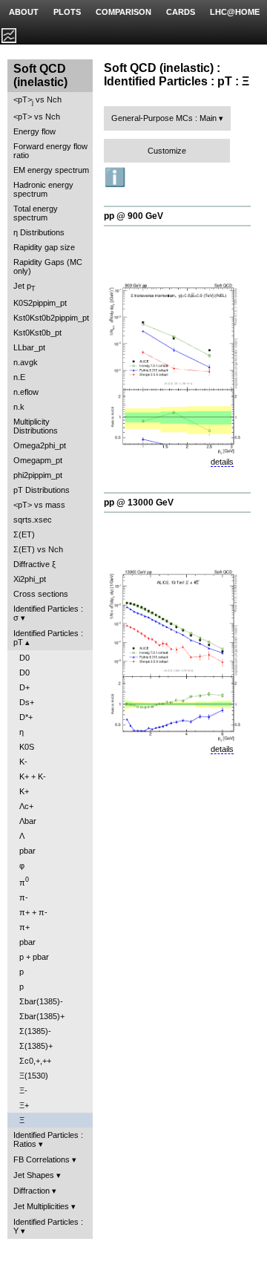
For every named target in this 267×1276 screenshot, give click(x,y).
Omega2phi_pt (39, 445)
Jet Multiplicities (41, 1206)
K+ (24, 791)
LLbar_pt (29, 347)
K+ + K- (32, 776)
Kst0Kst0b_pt (37, 332)
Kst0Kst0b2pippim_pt (51, 317)
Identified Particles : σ (48, 613)
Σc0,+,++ (35, 1060)
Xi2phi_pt (29, 579)
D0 (24, 657)
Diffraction (31, 1190)
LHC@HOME (235, 11)
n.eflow (26, 391)
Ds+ (26, 702)
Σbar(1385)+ (42, 1016)
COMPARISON (123, 11)
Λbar (27, 821)
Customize (167, 150)
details (222, 461)
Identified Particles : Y (48, 1226)
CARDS (180, 11)
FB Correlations (41, 1159)
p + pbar (34, 956)
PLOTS (67, 11)
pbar (27, 850)
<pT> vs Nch (37, 100)
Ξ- (23, 1090)
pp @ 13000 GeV (139, 502)
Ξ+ (24, 1105)
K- (23, 761)
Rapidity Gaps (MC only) (47, 266)
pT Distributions (41, 489)
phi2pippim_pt (37, 475)
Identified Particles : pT (48, 638)
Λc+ (26, 806)
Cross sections (40, 593)
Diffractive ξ (34, 564)
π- (23, 897)
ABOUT (24, 11)
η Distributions (39, 232)
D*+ (26, 717)
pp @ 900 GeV (133, 216)
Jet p (24, 286)
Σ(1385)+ (36, 1045)
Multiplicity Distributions (35, 426)
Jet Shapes (33, 1175)
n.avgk (25, 362)
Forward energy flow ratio (50, 151)
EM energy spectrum (51, 170)
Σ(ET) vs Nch (38, 549)
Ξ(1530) (33, 1075)
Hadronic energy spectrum (43, 189)
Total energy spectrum (35, 213)
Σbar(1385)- (41, 1001)
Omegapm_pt (37, 460)
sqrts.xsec (32, 519)
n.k (18, 406)
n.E (19, 377)
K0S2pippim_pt (40, 302)
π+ (24, 927)
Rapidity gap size (44, 247)
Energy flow (34, 131)
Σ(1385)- (35, 1031)
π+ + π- (33, 912)
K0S (26, 746)
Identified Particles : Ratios (48, 1139)
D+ (24, 687)
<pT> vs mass (39, 504)
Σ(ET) (24, 534)
